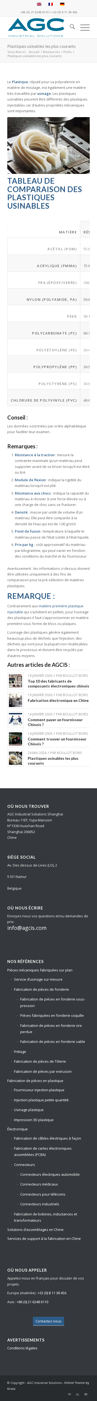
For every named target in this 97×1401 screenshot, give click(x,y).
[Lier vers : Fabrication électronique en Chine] (15, 700)
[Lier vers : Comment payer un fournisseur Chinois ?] (15, 719)
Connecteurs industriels (39, 1204)
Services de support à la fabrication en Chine (44, 1238)
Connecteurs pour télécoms (42, 1194)
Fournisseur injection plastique (39, 1089)
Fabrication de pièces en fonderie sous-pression (52, 1002)
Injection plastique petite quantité (41, 1099)
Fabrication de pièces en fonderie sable (52, 1041)
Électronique (17, 1129)
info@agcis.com (27, 927)
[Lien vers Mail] (69, 1394)
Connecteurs (24, 1164)
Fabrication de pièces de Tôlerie (40, 1061)
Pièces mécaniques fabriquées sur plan (39, 970)
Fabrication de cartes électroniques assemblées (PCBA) (43, 1151)
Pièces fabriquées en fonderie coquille (52, 1015)
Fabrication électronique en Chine (58, 700)
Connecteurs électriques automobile (50, 1174)
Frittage (20, 1051)
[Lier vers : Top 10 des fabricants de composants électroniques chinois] (15, 681)
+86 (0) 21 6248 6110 (34, 12)
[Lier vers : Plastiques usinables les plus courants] (15, 758)
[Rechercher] (69, 27)
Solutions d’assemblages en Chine (35, 1229)
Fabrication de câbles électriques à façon (47, 1138)
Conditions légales (22, 1348)
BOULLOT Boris (75, 675)
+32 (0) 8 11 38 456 (64, 12)
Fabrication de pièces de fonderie (41, 989)
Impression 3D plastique (34, 1119)
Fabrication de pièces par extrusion (43, 1071)
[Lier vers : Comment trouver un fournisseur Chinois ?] (15, 739)
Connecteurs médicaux (39, 1184)
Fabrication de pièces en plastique (35, 1080)
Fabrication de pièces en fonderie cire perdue (51, 1028)
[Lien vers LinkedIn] (78, 1394)
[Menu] (82, 27)
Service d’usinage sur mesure (38, 979)
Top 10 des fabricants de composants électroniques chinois (58, 683)
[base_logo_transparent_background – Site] (40, 27)
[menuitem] (69, 27)
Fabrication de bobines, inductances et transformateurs (45, 1217)
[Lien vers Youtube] (86, 1394)
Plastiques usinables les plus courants (41, 46)
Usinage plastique (29, 1109)
